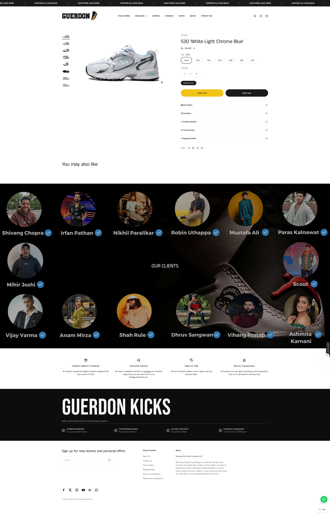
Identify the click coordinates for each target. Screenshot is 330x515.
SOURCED (169, 16)
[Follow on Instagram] (77, 490)
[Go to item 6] (66, 71)
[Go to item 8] (66, 85)
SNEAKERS (139, 16)
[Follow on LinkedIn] (90, 490)
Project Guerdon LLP (86, 499)
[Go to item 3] (66, 50)
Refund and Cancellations (153, 478)
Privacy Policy (148, 465)
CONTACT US (206, 16)
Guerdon (184, 35)
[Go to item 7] (66, 78)
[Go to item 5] (66, 64)
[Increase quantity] (196, 74)
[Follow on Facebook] (63, 490)
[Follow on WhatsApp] (96, 490)
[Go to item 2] (66, 43)
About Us (146, 456)
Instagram (147, 371)
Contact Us (147, 461)
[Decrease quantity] (184, 74)
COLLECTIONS (124, 16)
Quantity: (184, 68)
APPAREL (156, 16)
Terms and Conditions (151, 474)
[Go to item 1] (66, 36)
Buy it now (247, 93)
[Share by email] (202, 148)
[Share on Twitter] (193, 148)
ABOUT (193, 16)
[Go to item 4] (66, 57)
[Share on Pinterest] (197, 148)
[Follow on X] (70, 490)
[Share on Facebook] (189, 148)
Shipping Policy (149, 469)
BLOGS (182, 16)
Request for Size (188, 83)
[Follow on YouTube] (83, 490)
